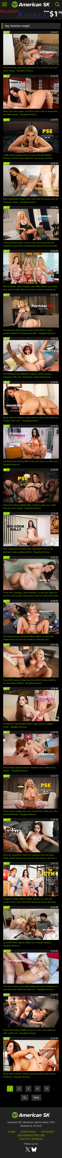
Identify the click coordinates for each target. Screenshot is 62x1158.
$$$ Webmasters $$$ (31, 1135)
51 (24, 1097)
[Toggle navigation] (4, 4)
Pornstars (28, 1132)
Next (36, 1097)
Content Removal (31, 1139)
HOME (11, 1132)
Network (47, 1132)
